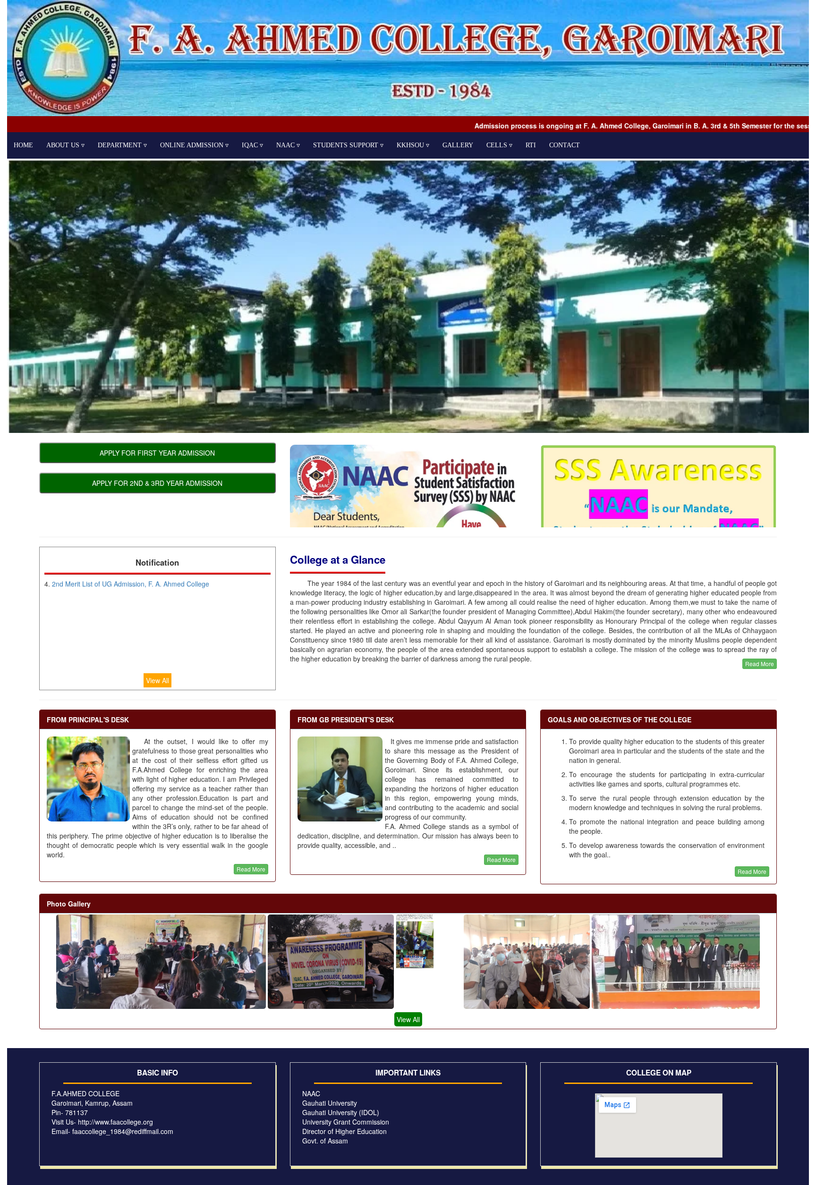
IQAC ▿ (252, 145)
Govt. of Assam (325, 1140)
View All (157, 680)
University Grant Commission (345, 1121)
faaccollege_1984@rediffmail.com (122, 1131)
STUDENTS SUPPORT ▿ (348, 145)
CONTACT (564, 145)
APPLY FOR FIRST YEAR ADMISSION (157, 452)
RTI (531, 145)
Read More (759, 664)
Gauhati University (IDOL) (340, 1112)
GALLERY (457, 145)
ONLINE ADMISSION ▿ (194, 145)
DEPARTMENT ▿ (122, 145)
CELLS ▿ (499, 145)
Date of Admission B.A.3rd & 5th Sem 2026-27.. (123, 643)
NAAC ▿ (288, 145)
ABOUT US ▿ (65, 145)
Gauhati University (329, 1103)
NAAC (311, 1093)
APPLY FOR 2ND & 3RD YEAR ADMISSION (157, 483)
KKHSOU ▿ (413, 145)
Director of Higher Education (344, 1131)
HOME (23, 145)
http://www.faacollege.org (115, 1121)
